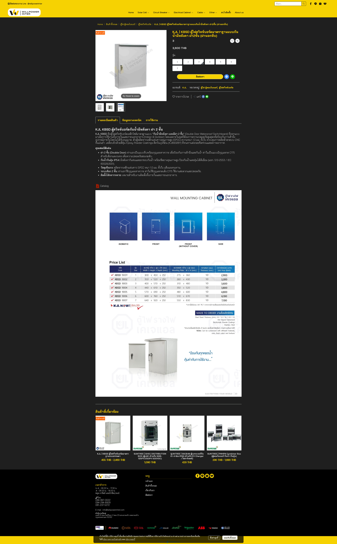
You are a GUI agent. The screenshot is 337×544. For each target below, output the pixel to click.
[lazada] (325, 4)
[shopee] (320, 4)
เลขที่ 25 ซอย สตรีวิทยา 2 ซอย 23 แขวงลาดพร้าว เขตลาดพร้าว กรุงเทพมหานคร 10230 (117, 516)
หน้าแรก (149, 481)
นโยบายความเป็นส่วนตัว (112, 539)
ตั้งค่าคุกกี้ (214, 537)
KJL (184, 87)
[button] (290, 3)
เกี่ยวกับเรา (150, 490)
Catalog (104, 185)
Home (100, 24)
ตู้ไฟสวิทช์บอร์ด (144, 24)
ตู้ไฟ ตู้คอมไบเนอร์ (127, 24)
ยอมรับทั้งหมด (230, 537)
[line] (315, 4)
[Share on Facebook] (203, 96)
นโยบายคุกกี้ (130, 539)
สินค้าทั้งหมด (111, 24)
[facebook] (311, 4)
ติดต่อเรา (200, 76)
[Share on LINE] (207, 96)
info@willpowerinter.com (113, 510)
